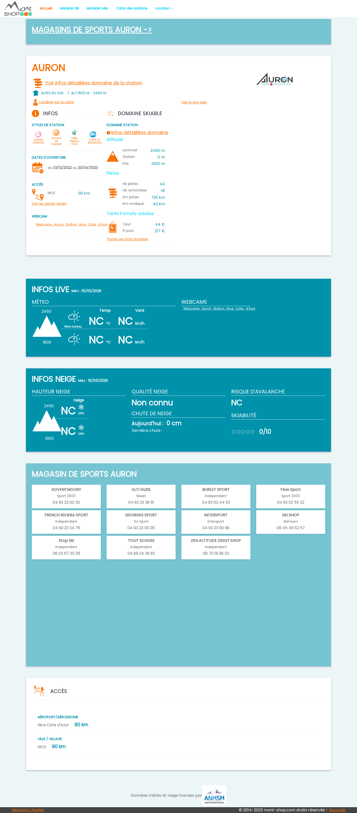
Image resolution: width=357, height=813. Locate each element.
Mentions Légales (28, 810)
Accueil (46, 8)
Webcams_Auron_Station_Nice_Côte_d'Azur (72, 224)
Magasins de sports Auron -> (92, 29)
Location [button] (162, 8)
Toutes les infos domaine (127, 239)
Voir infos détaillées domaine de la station (93, 83)
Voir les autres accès (49, 203)
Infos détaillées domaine (139, 132)
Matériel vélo (97, 8)
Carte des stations (131, 8)
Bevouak (337, 810)
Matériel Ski (69, 8)
